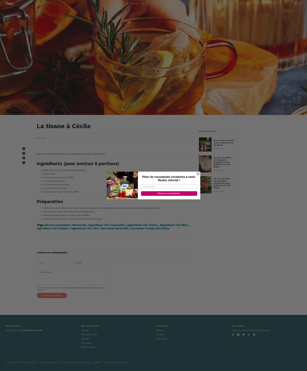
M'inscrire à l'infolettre (169, 193)
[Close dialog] (198, 174)
